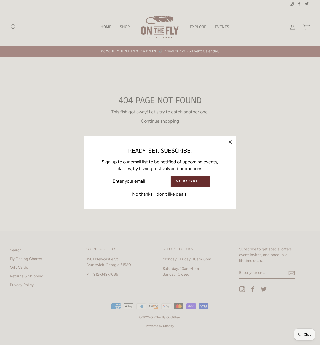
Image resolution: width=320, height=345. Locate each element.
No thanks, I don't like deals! (160, 194)
